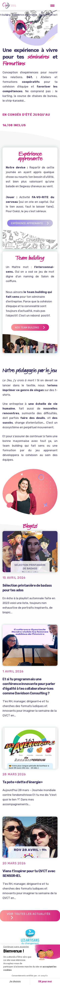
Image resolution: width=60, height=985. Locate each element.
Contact (53, 14)
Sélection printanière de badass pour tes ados (27, 587)
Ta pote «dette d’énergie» (22, 782)
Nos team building (27, 327)
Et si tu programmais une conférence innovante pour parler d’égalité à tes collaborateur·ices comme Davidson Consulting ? (28, 686)
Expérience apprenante (24, 14)
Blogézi (43, 14)
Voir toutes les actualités (28, 913)
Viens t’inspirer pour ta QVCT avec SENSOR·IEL (28, 873)
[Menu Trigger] (52, 5)
